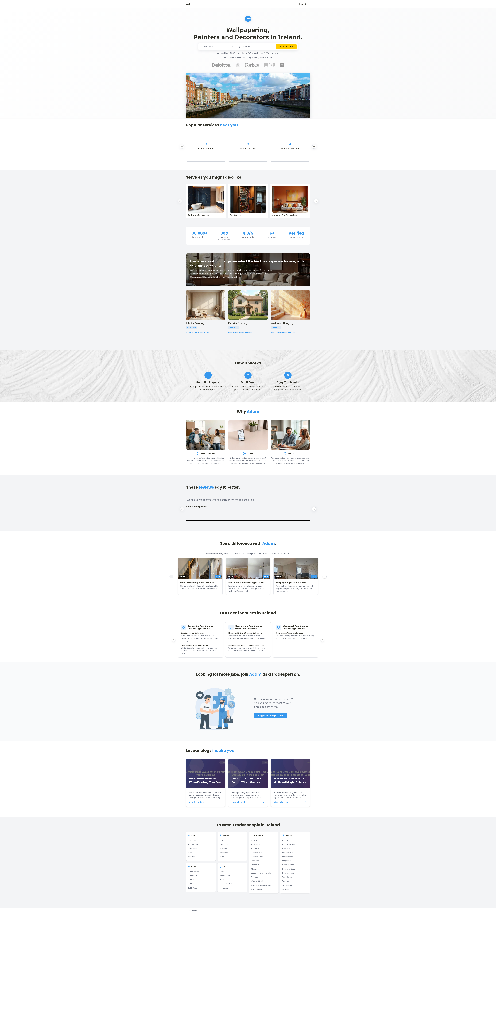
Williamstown (256, 889)
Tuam (222, 857)
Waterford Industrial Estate (261, 885)
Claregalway (225, 844)
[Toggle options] (271, 46)
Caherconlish (225, 876)
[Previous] (171, 576)
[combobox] (302, 4)
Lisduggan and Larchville (261, 873)
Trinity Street (287, 885)
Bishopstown (193, 844)
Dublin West (192, 888)
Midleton (191, 857)
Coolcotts (286, 848)
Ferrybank (255, 861)
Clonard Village (288, 844)
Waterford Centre (257, 881)
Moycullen (224, 848)
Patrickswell (224, 888)
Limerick (226, 866)
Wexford (288, 835)
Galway (226, 835)
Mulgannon (287, 861)
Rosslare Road (288, 873)
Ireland (194, 911)
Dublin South (193, 884)
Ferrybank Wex (288, 853)
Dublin (194, 866)
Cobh (190, 853)
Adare (222, 872)
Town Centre (287, 877)
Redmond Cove (288, 869)
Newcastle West (226, 884)
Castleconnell (225, 880)
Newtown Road (288, 865)
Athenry (223, 840)
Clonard (285, 840)
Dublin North (193, 880)
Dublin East (192, 876)
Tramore (254, 877)
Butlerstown (255, 848)
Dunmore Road (257, 857)
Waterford (258, 835)
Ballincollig (192, 840)
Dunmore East (256, 853)
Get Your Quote (286, 46)
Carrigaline (192, 848)
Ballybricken (256, 844)
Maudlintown (287, 857)
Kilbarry (254, 869)
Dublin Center (193, 872)
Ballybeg (254, 840)
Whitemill (286, 889)
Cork (193, 835)
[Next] (325, 576)
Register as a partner (270, 715)
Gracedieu (255, 865)
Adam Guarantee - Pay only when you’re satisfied (248, 57)
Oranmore (224, 853)
